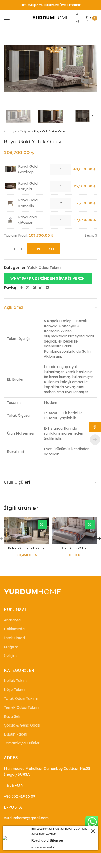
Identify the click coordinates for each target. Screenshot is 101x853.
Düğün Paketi (15, 734)
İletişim (10, 655)
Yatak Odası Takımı (44, 267)
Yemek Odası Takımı (21, 707)
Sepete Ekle (43, 249)
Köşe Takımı (14, 689)
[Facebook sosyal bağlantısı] (77, 14)
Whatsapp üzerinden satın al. (42, 524)
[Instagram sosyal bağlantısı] (77, 21)
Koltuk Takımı (15, 680)
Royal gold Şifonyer (47, 840)
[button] (48, 278)
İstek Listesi (14, 638)
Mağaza (25, 131)
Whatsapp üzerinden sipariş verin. (48, 278)
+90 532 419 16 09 (19, 796)
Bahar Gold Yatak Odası (26, 548)
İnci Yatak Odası (74, 548)
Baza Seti (12, 716)
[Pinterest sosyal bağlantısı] (34, 287)
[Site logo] (50, 17)
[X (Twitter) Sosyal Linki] (27, 287)
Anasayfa (10, 131)
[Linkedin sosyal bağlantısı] (41, 287)
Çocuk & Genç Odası (22, 725)
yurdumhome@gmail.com (26, 818)
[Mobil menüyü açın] (7, 18)
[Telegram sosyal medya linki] (47, 287)
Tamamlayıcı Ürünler (21, 743)
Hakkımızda (14, 629)
